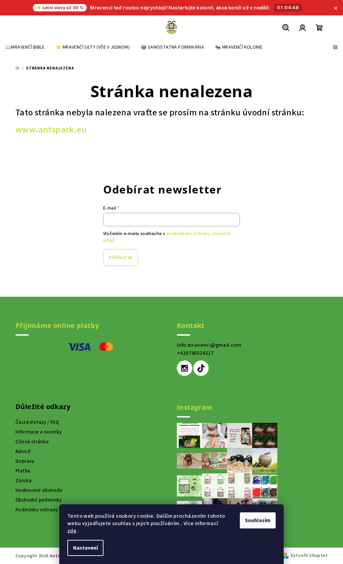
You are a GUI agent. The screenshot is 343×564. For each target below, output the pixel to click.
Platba (22, 470)
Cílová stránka (32, 441)
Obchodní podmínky (38, 500)
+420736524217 (195, 353)
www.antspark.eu (51, 129)
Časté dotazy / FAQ (37, 422)
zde (71, 530)
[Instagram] (184, 368)
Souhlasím (258, 520)
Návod (22, 451)
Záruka (23, 480)
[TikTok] (201, 368)
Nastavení (85, 548)
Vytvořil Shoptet (309, 555)
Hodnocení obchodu (38, 490)
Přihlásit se (120, 257)
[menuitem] (25, 47)
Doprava (25, 461)
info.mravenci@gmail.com (209, 345)
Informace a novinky (38, 432)
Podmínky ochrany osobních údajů (54, 509)
